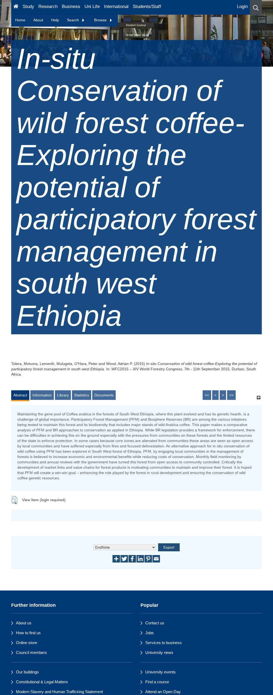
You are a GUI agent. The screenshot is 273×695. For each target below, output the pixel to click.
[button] (256, 7)
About (38, 20)
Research (48, 6)
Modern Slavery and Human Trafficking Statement (59, 691)
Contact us (154, 623)
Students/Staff (147, 6)
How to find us (28, 632)
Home (20, 20)
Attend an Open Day (163, 691)
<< (207, 395)
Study (28, 6)
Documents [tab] (104, 395)
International (116, 6)
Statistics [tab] (81, 395)
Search (73, 20)
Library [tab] (63, 395)
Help (55, 20)
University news (159, 652)
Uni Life (92, 6)
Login (242, 6)
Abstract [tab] (20, 395)
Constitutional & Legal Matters (42, 682)
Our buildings (27, 672)
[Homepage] (16, 7)
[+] (258, 398)
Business (71, 6)
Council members (31, 652)
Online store (26, 642)
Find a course (157, 682)
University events (160, 672)
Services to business (163, 642)
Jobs (149, 632)
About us (23, 623)
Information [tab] (42, 395)
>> (231, 395)
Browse (101, 20)
